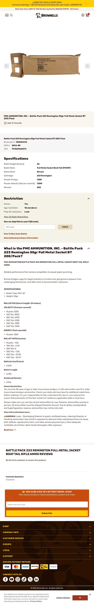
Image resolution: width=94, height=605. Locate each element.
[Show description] (10, 430)
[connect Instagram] (17, 579)
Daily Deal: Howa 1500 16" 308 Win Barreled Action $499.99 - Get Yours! (47, 9)
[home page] (47, 15)
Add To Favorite (14, 123)
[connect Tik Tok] (24, 579)
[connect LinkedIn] (36, 579)
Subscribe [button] (47, 513)
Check (65, 227)
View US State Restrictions (16, 217)
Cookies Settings (63, 598)
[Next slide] (87, 66)
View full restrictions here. (17, 412)
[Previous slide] (6, 66)
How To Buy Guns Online (15, 234)
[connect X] (30, 579)
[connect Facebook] (5, 579)
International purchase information (21, 238)
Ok (80, 598)
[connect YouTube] (11, 579)
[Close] (90, 594)
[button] (7, 15)
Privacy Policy (36, 601)
